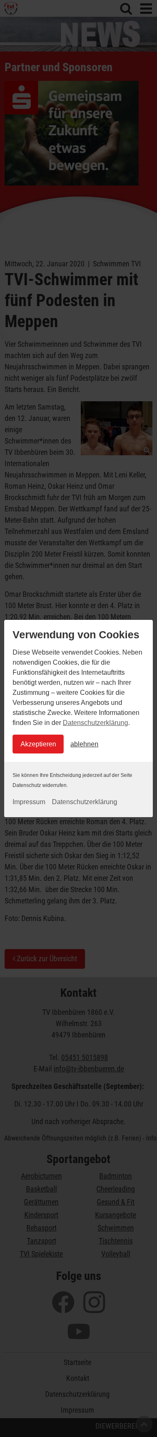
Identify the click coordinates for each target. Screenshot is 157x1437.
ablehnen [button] (84, 744)
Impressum (29, 801)
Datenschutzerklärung (95, 722)
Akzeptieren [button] (38, 744)
